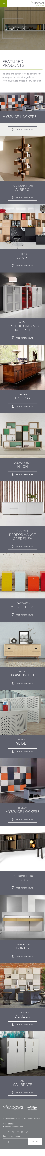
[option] (22, 114)
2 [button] (22, 107)
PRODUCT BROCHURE (24, 129)
